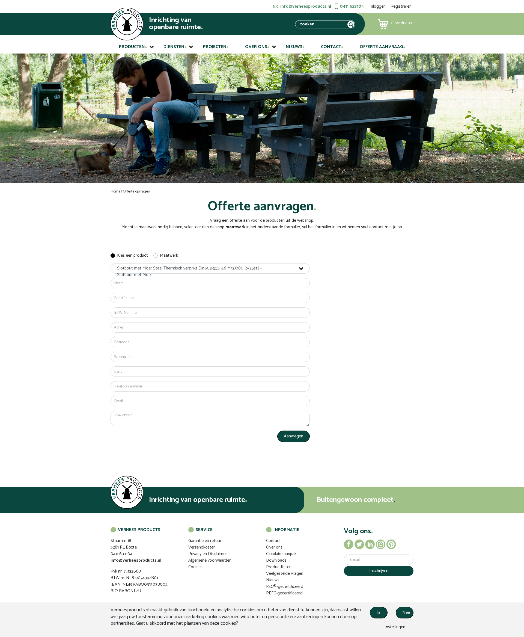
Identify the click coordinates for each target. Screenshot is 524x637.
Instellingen (394, 627)
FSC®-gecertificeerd (284, 586)
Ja (378, 612)
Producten (132, 47)
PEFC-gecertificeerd (284, 593)
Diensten (173, 47)
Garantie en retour (204, 540)
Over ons (256, 47)
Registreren (401, 6)
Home (115, 191)
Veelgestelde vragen (284, 573)
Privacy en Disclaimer (207, 554)
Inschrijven (378, 570)
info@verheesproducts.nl (305, 6)
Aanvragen (293, 436)
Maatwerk (169, 255)
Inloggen (378, 6)
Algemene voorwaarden (209, 560)
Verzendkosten (202, 547)
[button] (210, 268)
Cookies (195, 567)
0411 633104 (352, 6)
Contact (331, 47)
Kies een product (132, 255)
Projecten (215, 47)
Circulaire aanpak (281, 554)
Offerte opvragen (136, 191)
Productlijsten (278, 567)
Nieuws (294, 47)
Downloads (276, 560)
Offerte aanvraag (381, 47)
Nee (406, 612)
